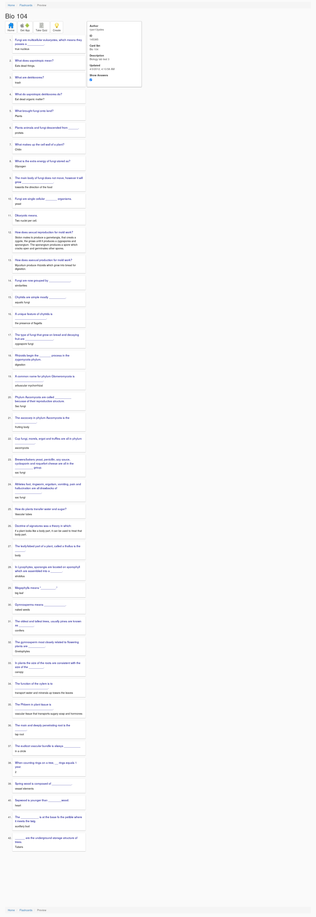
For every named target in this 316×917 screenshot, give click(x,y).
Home (11, 5)
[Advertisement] (116, 122)
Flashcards (26, 5)
